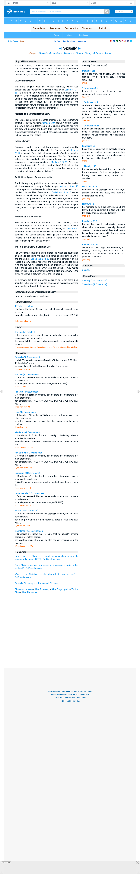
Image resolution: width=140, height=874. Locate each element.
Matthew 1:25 (88, 70)
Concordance (55, 53)
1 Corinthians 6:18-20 (60, 192)
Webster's (42, 53)
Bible (10, 41)
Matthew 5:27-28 (59, 162)
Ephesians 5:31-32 (40, 259)
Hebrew (79, 53)
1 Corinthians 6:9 (90, 102)
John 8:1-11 (72, 228)
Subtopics (98, 53)
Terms (108, 53)
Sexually (86, 270)
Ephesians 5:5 (89, 146)
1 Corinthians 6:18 (90, 125)
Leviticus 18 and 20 (68, 186)
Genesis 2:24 (48, 123)
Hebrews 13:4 (89, 204)
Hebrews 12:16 (89, 186)
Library (88, 53)
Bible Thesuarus (29, 592)
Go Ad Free (6, 863)
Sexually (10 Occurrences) (94, 280)
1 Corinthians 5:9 (90, 88)
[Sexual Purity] (3, 397)
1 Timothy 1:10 (89, 166)
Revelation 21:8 (89, 221)
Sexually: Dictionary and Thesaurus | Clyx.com (36, 583)
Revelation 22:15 (90, 244)
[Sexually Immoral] (136, 397)
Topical (15, 41)
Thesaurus (69, 53)
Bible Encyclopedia (60, 589)
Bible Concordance (24, 589)
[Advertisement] (70, 648)
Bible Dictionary (41, 589)
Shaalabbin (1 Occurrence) (94, 284)
